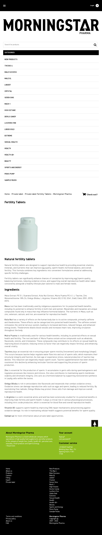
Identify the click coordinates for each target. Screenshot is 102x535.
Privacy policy (11, 519)
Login (92, 5)
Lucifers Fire (10, 123)
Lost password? (64, 439)
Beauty (8, 161)
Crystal (8, 91)
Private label (17, 194)
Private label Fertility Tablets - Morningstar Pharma (48, 194)
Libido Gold (9, 129)
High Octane (10, 110)
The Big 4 (8, 66)
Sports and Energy (13, 167)
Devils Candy (10, 117)
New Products (11, 59)
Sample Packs (11, 180)
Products (9, 473)
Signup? (62, 437)
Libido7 (8, 85)
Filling (8, 478)
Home (7, 194)
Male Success (11, 72)
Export (8, 480)
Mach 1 (8, 104)
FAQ (7, 523)
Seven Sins (9, 98)
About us (9, 471)
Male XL (8, 78)
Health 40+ (9, 155)
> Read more (10, 446)
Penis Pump (9, 174)
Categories (10, 53)
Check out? (92, 195)
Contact (8, 475)
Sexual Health (11, 142)
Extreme (8, 136)
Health (8, 148)
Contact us (9, 416)
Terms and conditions (14, 516)
